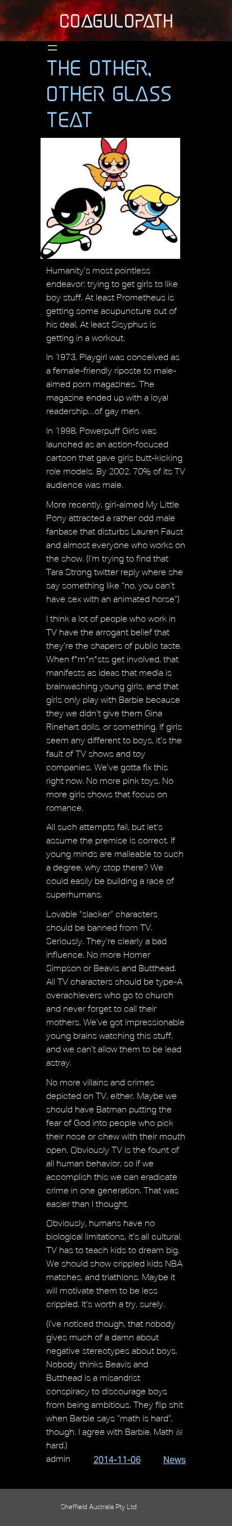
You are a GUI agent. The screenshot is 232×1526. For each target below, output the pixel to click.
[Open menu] (52, 48)
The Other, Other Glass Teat (109, 93)
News (174, 1460)
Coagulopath (116, 20)
